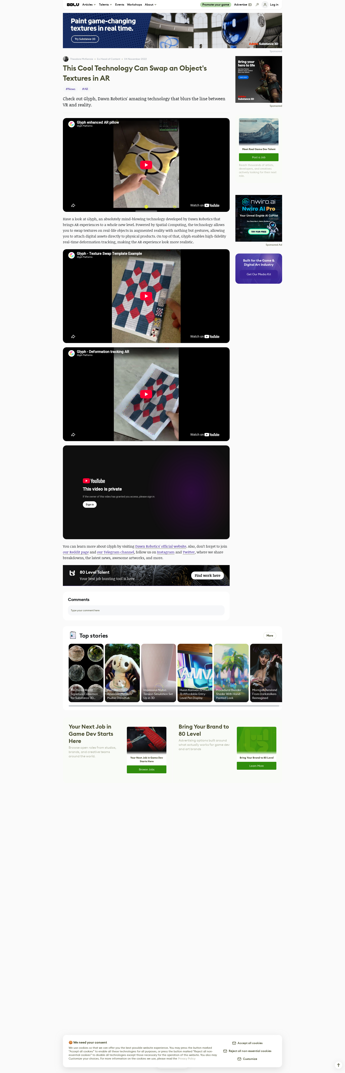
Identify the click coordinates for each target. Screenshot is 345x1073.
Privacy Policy (187, 1058)
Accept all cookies (249, 1043)
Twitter (189, 552)
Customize (249, 1059)
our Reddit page (76, 552)
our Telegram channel (115, 552)
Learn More (256, 766)
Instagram (165, 552)
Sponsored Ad (274, 244)
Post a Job (258, 157)
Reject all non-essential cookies (249, 1051)
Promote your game (215, 4)
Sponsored (276, 105)
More (269, 635)
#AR (85, 89)
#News (70, 89)
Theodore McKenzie (81, 59)
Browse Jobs (147, 769)
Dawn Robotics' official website (160, 546)
